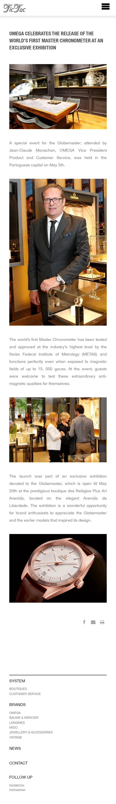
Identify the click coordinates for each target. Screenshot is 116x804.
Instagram (17, 790)
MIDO (13, 727)
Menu (108, 9)
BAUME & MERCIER (24, 717)
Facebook (16, 785)
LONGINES (17, 722)
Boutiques (18, 688)
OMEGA (15, 712)
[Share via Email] (93, 622)
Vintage (15, 737)
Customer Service (25, 694)
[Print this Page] (102, 622)
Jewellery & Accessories (31, 732)
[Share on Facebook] (84, 622)
